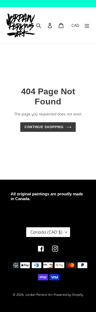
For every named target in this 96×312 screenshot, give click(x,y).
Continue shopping (44, 127)
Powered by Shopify (68, 295)
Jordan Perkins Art (39, 295)
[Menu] (87, 25)
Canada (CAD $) (46, 232)
